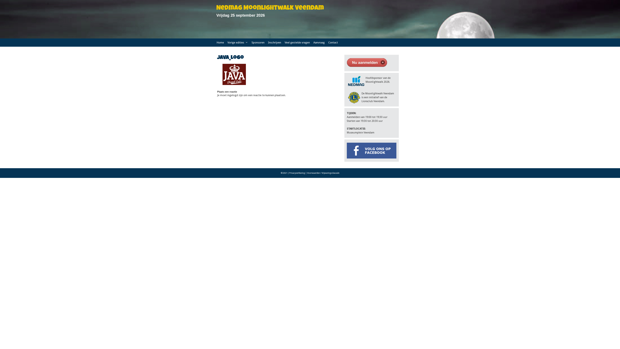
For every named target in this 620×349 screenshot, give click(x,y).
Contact (333, 42)
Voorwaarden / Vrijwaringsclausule (323, 173)
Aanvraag (319, 42)
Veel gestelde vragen (297, 42)
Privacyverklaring (297, 173)
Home (220, 42)
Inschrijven (274, 42)
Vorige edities (235, 42)
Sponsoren (258, 42)
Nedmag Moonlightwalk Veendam (270, 8)
